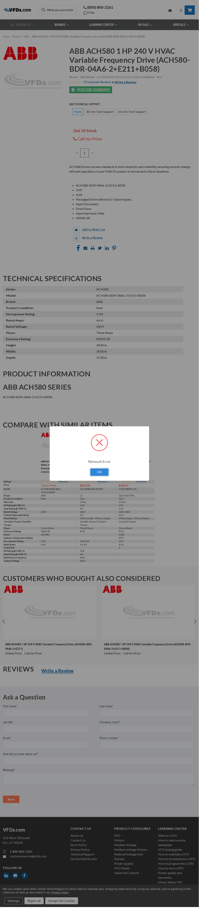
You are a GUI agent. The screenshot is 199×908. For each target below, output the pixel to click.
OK (99, 472)
